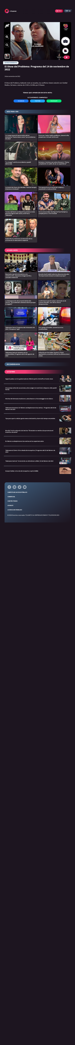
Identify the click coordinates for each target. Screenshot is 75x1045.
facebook (21, 101)
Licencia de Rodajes (15, 510)
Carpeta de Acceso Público (17, 492)
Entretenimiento (11, 63)
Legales (10, 505)
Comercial (11, 496)
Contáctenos (12, 501)
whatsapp (53, 101)
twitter (37, 101)
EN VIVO (59, 11)
